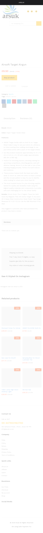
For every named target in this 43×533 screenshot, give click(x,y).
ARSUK (21, 2)
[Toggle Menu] (2, 2)
